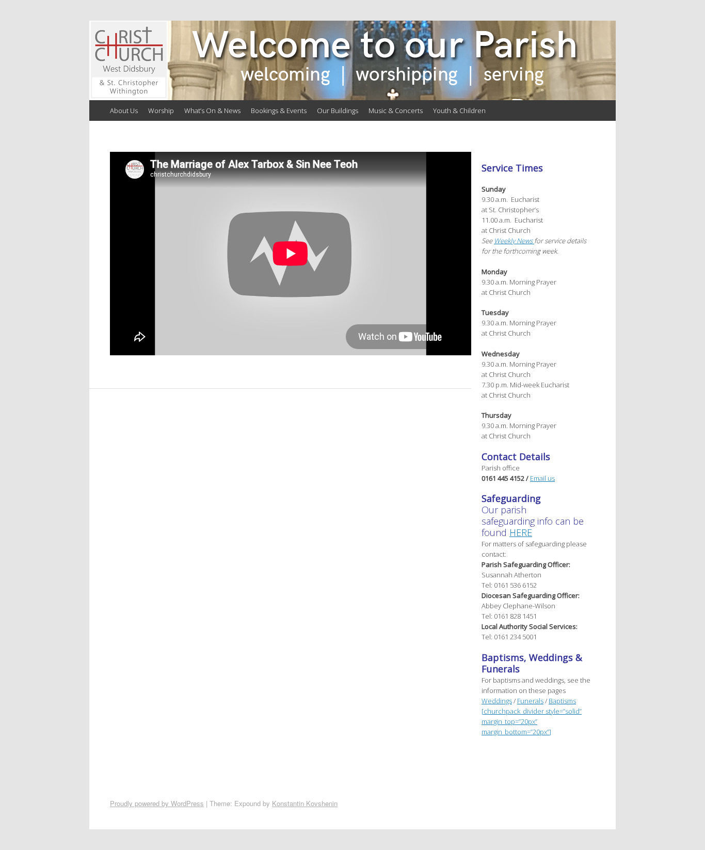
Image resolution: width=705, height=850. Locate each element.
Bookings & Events (279, 110)
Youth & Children (459, 110)
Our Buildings (337, 110)
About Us (124, 110)
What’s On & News (212, 110)
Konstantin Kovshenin (305, 803)
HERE (520, 532)
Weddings (497, 700)
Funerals (530, 700)
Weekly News (514, 240)
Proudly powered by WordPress (157, 803)
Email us (542, 478)
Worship (161, 110)
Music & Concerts (395, 110)
